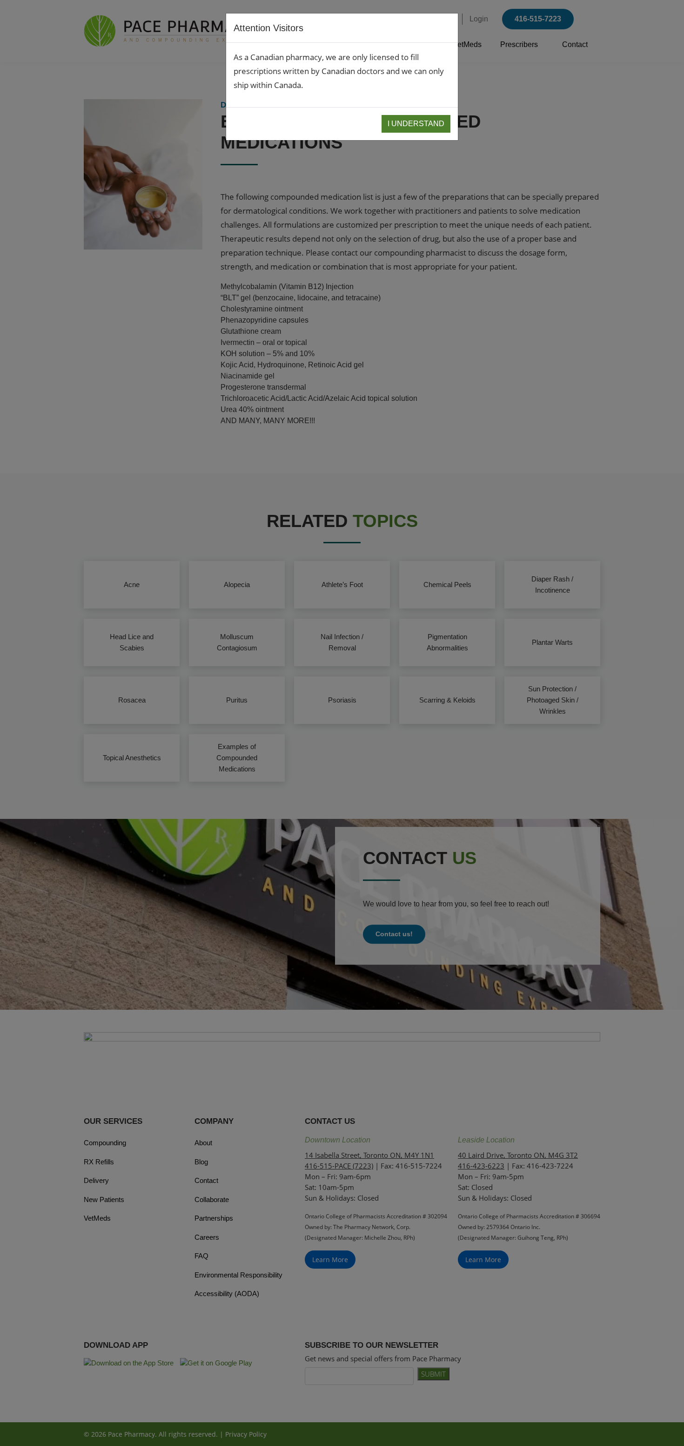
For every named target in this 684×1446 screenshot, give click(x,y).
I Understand (416, 124)
